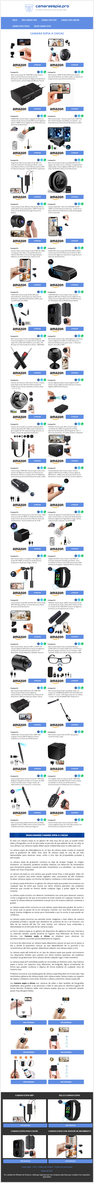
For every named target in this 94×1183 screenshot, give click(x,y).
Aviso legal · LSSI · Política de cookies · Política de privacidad (47, 1167)
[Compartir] (66, 1007)
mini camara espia (29, 20)
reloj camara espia (69, 1095)
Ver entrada (28, 1022)
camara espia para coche (24, 1131)
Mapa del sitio (47, 1171)
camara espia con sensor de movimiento (69, 1131)
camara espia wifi (49, 20)
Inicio (14, 20)
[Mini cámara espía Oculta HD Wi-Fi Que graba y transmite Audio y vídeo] (66, 710)
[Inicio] (47, 10)
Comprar (37, 65)
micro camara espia (42, 26)
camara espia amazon (70, 20)
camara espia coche (20, 26)
